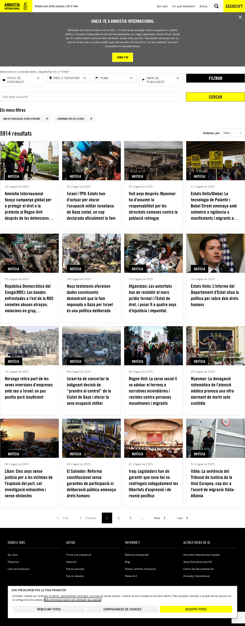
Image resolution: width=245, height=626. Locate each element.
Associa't (234, 6)
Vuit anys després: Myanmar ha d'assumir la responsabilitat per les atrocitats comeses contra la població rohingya (153, 206)
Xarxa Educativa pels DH (197, 561)
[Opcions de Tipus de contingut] (38, 78)
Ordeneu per (211, 133)
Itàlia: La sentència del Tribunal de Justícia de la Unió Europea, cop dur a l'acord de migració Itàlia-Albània (213, 483)
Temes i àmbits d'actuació (140, 568)
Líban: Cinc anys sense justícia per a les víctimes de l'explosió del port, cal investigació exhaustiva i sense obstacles (29, 483)
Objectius (13, 561)
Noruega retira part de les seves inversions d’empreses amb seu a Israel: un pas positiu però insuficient (29, 388)
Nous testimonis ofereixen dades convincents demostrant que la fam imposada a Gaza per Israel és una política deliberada (90, 298)
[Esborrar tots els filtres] (91, 118)
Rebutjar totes (49, 609)
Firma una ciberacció (78, 554)
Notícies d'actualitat (137, 554)
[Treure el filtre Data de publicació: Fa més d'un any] (47, 118)
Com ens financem (18, 568)
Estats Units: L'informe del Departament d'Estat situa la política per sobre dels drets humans (215, 295)
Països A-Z (131, 576)
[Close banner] (240, 17)
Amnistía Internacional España (201, 554)
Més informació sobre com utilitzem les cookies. (72, 599)
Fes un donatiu (75, 576)
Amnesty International (196, 576)
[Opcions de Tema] (131, 78)
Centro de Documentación (198, 568)
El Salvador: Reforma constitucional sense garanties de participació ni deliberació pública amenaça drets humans (91, 483)
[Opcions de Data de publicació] (177, 78)
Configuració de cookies (122, 609)
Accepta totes (196, 609)
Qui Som (13, 554)
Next (157, 518)
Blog (127, 561)
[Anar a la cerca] (216, 6)
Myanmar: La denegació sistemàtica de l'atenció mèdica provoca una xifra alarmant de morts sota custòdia (212, 391)
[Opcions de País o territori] (84, 78)
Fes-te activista (75, 568)
